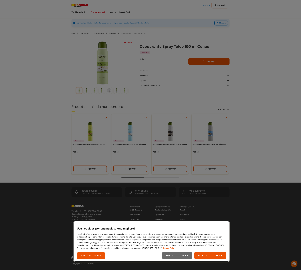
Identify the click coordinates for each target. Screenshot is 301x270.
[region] (151, 241)
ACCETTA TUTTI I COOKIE (210, 255)
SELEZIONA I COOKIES (91, 255)
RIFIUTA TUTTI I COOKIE (177, 255)
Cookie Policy (169, 248)
